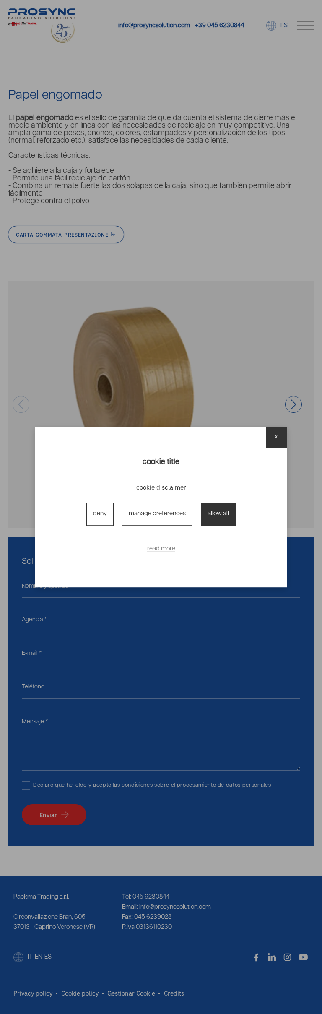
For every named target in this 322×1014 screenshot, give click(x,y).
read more (161, 549)
